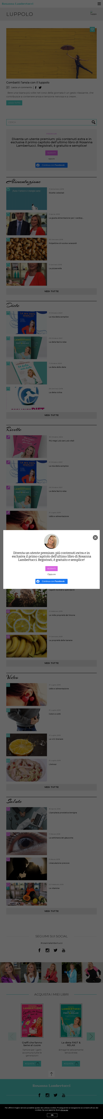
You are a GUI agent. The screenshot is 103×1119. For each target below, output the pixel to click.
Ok (52, 1115)
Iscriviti (51, 568)
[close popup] (95, 537)
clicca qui (64, 1110)
